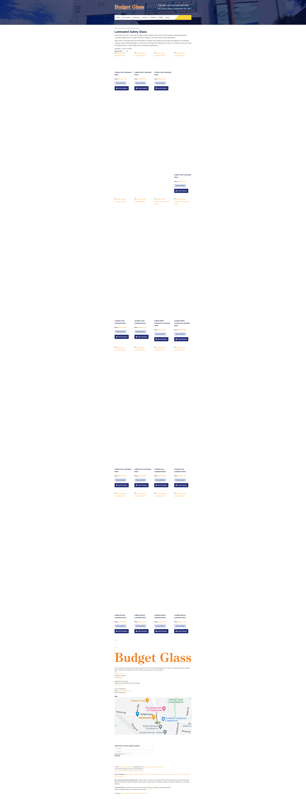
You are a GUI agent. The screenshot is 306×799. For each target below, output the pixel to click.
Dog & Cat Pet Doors (180, 774)
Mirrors (155, 774)
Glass (124, 28)
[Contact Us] (188, 17)
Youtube (146, 793)
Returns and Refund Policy (122, 770)
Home (118, 17)
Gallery (160, 17)
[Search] (181, 17)
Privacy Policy (147, 767)
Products (153, 17)
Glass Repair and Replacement (134, 774)
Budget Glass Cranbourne (125, 767)
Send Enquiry (122, 88)
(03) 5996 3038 (182, 5)
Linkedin (141, 793)
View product (120, 83)
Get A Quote (126, 17)
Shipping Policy (133, 770)
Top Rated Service (119, 673)
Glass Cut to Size (147, 774)
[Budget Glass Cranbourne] (129, 7)
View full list (150, 789)
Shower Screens (169, 774)
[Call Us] (184, 17)
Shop (117, 22)
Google (129, 793)
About (167, 17)
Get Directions (118, 685)
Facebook (124, 793)
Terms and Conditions (157, 767)
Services (145, 17)
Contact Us (136, 17)
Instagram (135, 793)
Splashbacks (161, 774)
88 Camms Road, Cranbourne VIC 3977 (174, 9)
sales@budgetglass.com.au (125, 690)
